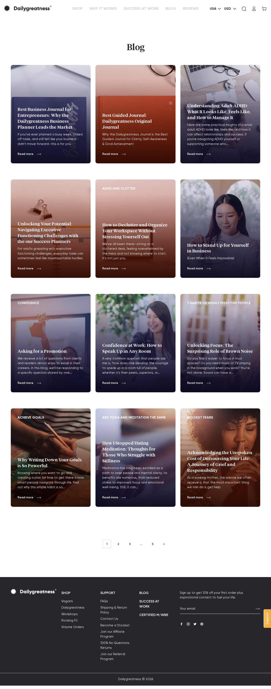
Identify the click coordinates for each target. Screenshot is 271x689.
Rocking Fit (69, 620)
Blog (144, 593)
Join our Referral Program (112, 657)
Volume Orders (72, 627)
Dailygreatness (72, 607)
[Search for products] (244, 9)
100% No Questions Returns (114, 645)
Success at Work (149, 604)
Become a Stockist (115, 625)
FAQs (104, 601)
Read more (25, 154)
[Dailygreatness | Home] (34, 9)
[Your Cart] (263, 9)
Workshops (69, 614)
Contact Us (109, 618)
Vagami (67, 601)
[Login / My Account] (254, 9)
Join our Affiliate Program (112, 634)
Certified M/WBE (153, 615)
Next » (164, 544)
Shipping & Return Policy (113, 610)
